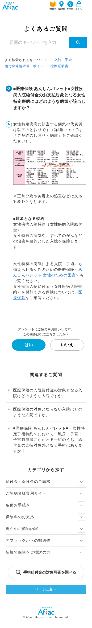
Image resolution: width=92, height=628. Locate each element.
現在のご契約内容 (22, 529)
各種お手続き (18, 505)
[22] (81, 505)
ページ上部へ (46, 589)
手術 (68, 60)
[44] (81, 540)
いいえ (67, 344)
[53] (81, 552)
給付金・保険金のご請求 (28, 482)
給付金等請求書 (17, 66)
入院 (58, 60)
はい (29, 344)
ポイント (40, 66)
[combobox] (37, 42)
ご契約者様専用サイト (26, 493)
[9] (81, 493)
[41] (81, 529)
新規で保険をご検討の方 (28, 552)
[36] (81, 517)
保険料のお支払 (20, 517)
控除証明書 (59, 66)
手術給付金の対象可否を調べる (49, 572)
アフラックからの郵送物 (28, 540)
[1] (81, 481)
